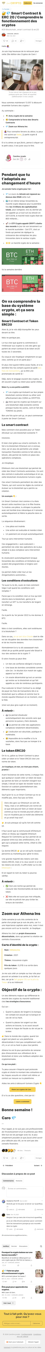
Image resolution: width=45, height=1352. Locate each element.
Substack (7, 1347)
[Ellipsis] (42, 1201)
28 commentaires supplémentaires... (15, 1235)
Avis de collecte (22, 1336)
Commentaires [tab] (8, 1181)
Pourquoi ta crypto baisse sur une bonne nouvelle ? (17, 1253)
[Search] (41, 1246)
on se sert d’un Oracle (23, 636)
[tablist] (12, 1181)
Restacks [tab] (19, 1181)
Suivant (37, 1166)
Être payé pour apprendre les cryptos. (15, 1288)
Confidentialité (26, 1334)
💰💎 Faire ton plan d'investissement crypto (13, 1272)
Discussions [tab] (23, 1246)
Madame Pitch (12, 1201)
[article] (22, 1259)
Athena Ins (15, 950)
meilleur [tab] (6, 1246)
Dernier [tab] (14, 1246)
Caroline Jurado (13, 33)
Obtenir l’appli (33, 1342)
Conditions (37, 1334)
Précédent (9, 1166)
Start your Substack (15, 1342)
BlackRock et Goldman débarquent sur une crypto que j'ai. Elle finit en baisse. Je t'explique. (17, 1259)
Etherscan (6, 868)
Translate (6, 9)
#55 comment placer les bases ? (14, 1276)
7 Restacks (27, 1151)
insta (19, 134)
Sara (8, 1214)
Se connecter (38, 3)
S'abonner (27, 3)
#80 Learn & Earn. (8, 1292)
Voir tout (7, 1303)
